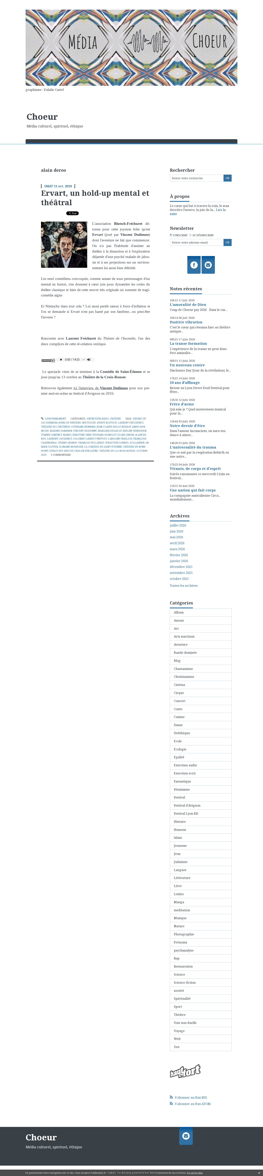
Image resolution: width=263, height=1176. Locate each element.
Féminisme (182, 789)
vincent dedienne (85, 430)
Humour (180, 830)
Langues (180, 870)
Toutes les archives (184, 586)
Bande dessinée (185, 652)
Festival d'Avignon (187, 805)
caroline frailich (120, 438)
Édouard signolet (104, 434)
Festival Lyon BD (186, 813)
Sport (178, 1006)
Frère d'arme (182, 404)
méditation (182, 910)
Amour (179, 620)
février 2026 (179, 555)
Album (179, 612)
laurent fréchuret (130, 422)
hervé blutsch (107, 422)
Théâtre (115, 418)
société (179, 991)
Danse (178, 725)
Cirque (179, 693)
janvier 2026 (179, 561)
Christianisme (184, 677)
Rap (176, 958)
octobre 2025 (179, 579)
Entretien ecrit (185, 773)
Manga (179, 902)
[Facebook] (194, 265)
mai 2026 (176, 537)
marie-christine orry (77, 434)
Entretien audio (98, 418)
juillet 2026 (178, 525)
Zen (176, 1047)
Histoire (180, 821)
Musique (180, 918)
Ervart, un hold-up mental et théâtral (95, 197)
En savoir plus (195, 1172)
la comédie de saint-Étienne (103, 446)
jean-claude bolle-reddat (114, 426)
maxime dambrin (61, 430)
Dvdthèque (182, 733)
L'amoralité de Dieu (188, 304)
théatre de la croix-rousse (117, 450)
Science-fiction (185, 982)
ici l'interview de (101, 388)
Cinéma (179, 685)
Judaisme (181, 862)
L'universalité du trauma (193, 447)
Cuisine (179, 717)
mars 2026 (177, 549)
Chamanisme (183, 669)
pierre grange (67, 442)
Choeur (42, 116)
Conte (178, 709)
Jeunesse (180, 846)
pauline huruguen (134, 430)
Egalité (179, 757)
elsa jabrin (137, 442)
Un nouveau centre (187, 365)
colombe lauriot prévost (90, 438)
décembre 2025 (181, 567)
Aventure (181, 644)
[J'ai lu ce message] (259, 1172)
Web (177, 1039)
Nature (179, 926)
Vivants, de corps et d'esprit (195, 468)
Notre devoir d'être (187, 425)
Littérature (182, 878)
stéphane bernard (83, 426)
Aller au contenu (14, 3)
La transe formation (188, 343)
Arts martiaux (184, 636)
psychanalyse (183, 950)
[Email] (208, 265)
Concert (179, 701)
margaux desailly (109, 430)
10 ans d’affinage (185, 382)
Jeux (177, 854)
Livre (178, 886)
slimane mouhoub (71, 446)
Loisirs (179, 894)
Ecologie (180, 749)
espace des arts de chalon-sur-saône (73, 450)
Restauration (183, 966)
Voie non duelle (185, 1023)
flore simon (125, 434)
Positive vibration (186, 322)
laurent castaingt (59, 438)
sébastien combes (117, 442)
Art (176, 628)
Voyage (179, 1031)
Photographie (184, 934)
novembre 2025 (181, 573)
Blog (177, 661)
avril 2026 (177, 543)
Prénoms (180, 942)
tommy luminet (51, 434)
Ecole (178, 741)
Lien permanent (55, 418)
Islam (178, 837)
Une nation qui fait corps (193, 490)
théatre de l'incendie (55, 426)
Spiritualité (182, 998)
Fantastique (182, 781)
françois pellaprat (91, 442)
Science (179, 974)
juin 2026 (176, 531)
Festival (179, 797)
